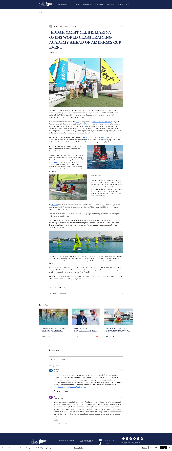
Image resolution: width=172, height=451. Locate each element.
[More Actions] (121, 370)
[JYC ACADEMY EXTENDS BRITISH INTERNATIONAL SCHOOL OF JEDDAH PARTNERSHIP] (118, 317)
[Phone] (100, 443)
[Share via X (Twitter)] (55, 287)
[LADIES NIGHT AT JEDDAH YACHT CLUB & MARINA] (53, 317)
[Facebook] (127, 438)
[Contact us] (142, 438)
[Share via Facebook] (50, 287)
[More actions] (121, 26)
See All (131, 305)
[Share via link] (65, 287)
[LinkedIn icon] (134, 438)
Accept (163, 448)
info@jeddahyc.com (108, 440)
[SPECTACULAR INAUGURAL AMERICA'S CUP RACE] (86, 317)
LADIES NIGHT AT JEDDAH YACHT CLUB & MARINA (53, 329)
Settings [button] (144, 448)
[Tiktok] (138, 438)
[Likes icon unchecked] (55, 391)
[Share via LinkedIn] (60, 287)
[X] (130, 438)
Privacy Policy (78, 448)
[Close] (169, 447)
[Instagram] (123, 438)
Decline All (153, 448)
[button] (64, 4)
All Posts (42, 13)
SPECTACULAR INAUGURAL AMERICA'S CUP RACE (84, 329)
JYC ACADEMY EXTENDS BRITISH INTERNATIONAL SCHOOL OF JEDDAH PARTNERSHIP (117, 329)
